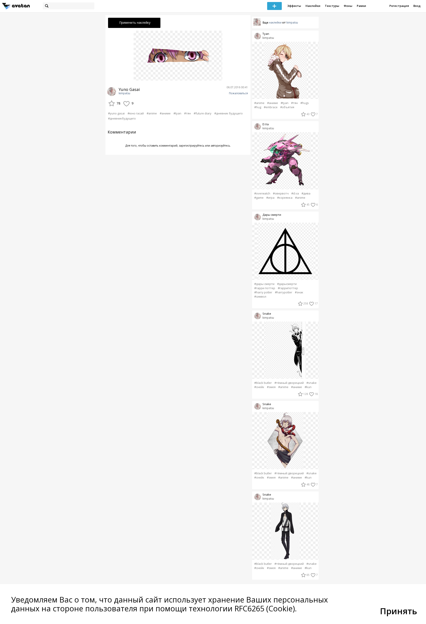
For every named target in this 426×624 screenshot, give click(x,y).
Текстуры (332, 6)
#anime (152, 113)
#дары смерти (264, 284)
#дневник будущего (228, 113)
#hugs (304, 103)
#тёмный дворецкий (289, 382)
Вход (416, 6)
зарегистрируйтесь (191, 145)
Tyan (265, 33)
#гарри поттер (264, 288)
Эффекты (294, 6)
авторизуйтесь (220, 145)
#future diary (202, 113)
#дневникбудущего (122, 118)
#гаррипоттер (288, 288)
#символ (260, 296)
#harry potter (263, 292)
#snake (311, 382)
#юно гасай (136, 113)
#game (259, 197)
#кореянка (284, 197)
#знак (299, 292)
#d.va (295, 193)
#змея (271, 387)
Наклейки (313, 6)
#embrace (271, 107)
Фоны (348, 6)
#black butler (263, 382)
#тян (187, 113)
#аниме (165, 113)
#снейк (259, 387)
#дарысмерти (287, 284)
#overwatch (262, 193)
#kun (308, 387)
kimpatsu (124, 93)
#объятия (287, 107)
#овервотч (281, 193)
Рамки (361, 6)
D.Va (265, 124)
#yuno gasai (116, 113)
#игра (270, 197)
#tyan (177, 113)
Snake (266, 313)
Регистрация (399, 6)
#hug (257, 107)
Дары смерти (271, 214)
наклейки (275, 22)
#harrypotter (283, 292)
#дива (306, 193)
